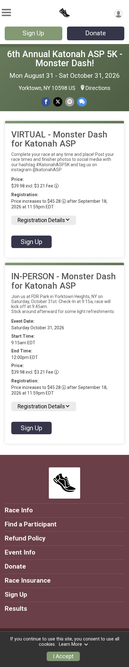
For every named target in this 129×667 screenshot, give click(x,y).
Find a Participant (31, 524)
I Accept (63, 656)
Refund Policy (25, 538)
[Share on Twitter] (57, 101)
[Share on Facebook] (45, 101)
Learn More (70, 644)
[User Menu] (118, 13)
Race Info (19, 510)
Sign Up (33, 33)
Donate (95, 33)
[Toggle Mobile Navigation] (6, 12)
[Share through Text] (82, 101)
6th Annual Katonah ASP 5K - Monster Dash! (64, 58)
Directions (98, 88)
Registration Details (41, 220)
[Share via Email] (69, 101)
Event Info (20, 552)
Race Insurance (28, 580)
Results (16, 608)
